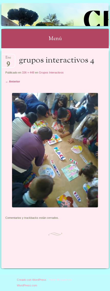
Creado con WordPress (31, 279)
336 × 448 (28, 72)
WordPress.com (27, 285)
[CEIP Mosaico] (45, 14)
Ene (8, 59)
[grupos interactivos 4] (55, 206)
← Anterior (12, 81)
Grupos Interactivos (51, 72)
